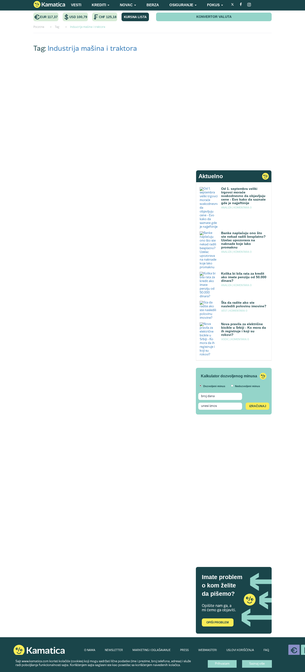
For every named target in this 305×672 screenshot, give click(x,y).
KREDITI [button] (99, 5)
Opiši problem (217, 622)
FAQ (266, 650)
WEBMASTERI (207, 650)
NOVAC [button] (127, 5)
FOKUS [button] (214, 5)
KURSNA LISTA (135, 17)
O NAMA (89, 650)
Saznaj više (257, 663)
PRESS (184, 650)
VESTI (76, 5)
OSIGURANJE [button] (181, 5)
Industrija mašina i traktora (92, 49)
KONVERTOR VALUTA (214, 17)
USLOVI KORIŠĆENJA (240, 650)
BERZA (153, 5)
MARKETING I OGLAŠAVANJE (151, 650)
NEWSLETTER (114, 650)
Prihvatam (222, 663)
